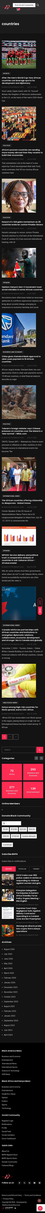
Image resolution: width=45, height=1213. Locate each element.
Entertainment (7, 1060)
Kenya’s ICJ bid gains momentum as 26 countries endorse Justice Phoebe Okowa (22, 223)
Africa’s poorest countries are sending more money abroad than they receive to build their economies (22, 153)
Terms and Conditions (32, 1195)
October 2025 (9, 997)
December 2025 (11, 987)
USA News (6, 1074)
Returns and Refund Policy (12, 1195)
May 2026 (8, 963)
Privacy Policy (8, 1199)
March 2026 (9, 973)
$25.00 (23, 829)
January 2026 (9, 982)
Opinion (6, 282)
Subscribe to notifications (14, 861)
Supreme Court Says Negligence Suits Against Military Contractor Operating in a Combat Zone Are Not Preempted (28, 913)
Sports (6, 73)
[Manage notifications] (39, 1201)
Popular (22, 869)
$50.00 (6, 836)
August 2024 (9, 1025)
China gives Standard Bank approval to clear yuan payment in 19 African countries (21, 359)
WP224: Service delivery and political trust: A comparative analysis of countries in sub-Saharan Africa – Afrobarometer (20, 559)
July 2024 (8, 1030)
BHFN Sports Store (9, 1158)
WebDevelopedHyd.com (11, 1205)
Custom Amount (29, 836)
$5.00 (5, 829)
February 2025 (10, 1011)
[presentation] (36, 758)
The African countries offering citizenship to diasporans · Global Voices (22, 502)
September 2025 (11, 1001)
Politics (6, 145)
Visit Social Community (24, 5)
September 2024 (11, 1020)
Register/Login (7, 1121)
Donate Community (9, 1162)
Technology (6, 1108)
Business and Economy (12, 352)
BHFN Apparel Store (10, 1155)
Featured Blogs (8, 1165)
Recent (9, 869)
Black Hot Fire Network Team (29, 887)
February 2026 (10, 978)
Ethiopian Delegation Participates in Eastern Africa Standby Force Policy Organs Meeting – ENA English (28, 895)
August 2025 (9, 1006)
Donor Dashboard (9, 1139)
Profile (4, 1128)
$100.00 (15, 836)
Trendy (36, 869)
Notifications (7, 1124)
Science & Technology (10, 1071)
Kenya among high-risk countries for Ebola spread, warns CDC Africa (20, 708)
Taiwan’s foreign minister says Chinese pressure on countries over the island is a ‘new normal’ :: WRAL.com (22, 431)
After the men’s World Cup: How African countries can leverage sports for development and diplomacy (21, 81)
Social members (8, 1135)
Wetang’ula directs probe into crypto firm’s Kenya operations (28, 929)
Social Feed (6, 1131)
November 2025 (11, 992)
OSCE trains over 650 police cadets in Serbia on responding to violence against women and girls (29, 879)
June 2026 (8, 959)
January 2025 (9, 1016)
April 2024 (8, 1035)
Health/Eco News (10, 703)
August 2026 (9, 949)
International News (11, 496)
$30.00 (32, 829)
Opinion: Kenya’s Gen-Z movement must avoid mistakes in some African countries (22, 288)
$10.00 (14, 829)
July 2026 (8, 954)
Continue (7, 844)
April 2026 (8, 968)
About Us (5, 1151)
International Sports (9, 1067)
